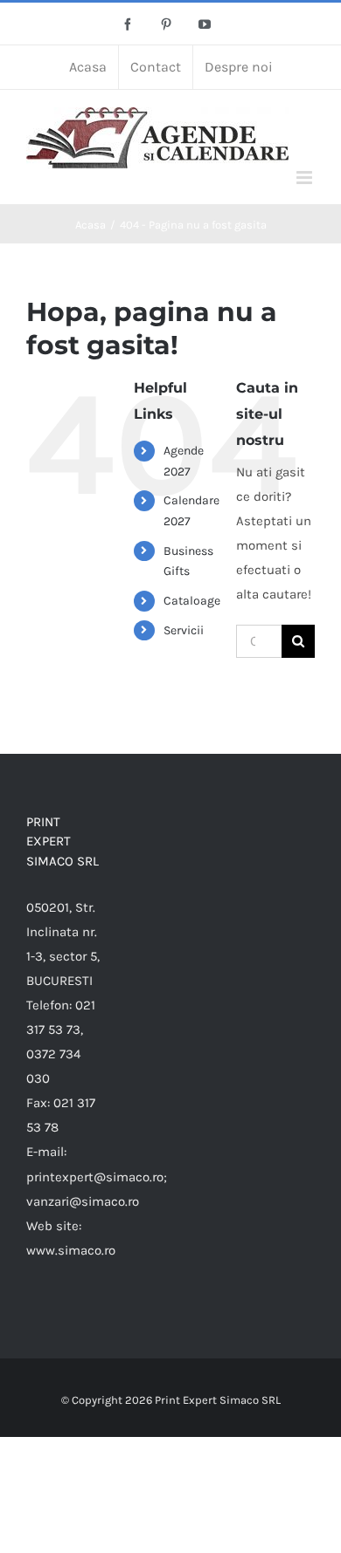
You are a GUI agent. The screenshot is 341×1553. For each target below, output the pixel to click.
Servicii (184, 630)
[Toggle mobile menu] (305, 177)
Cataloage (192, 600)
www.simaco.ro (70, 1250)
